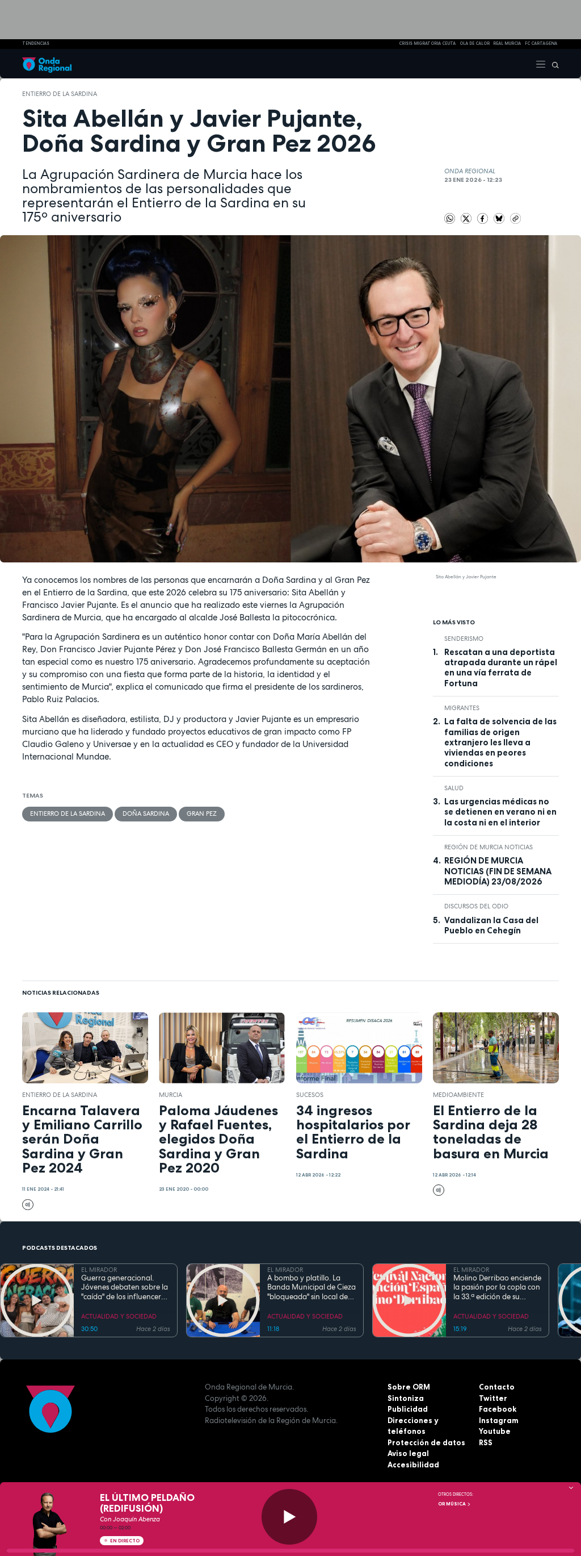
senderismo (463, 639)
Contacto (497, 1386)
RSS (485, 1442)
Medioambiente (458, 1095)
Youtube (495, 1431)
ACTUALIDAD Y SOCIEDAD (119, 1316)
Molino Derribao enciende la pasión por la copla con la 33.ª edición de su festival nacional (497, 1287)
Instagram (499, 1420)
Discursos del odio (476, 906)
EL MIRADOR (99, 1270)
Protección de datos (426, 1442)
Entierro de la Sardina (59, 94)
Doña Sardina (146, 813)
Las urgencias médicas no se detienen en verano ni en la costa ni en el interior (500, 812)
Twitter (493, 1398)
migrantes (461, 708)
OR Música (452, 1504)
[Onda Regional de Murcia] (46, 64)
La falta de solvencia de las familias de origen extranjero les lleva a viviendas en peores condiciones (500, 742)
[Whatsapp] (450, 218)
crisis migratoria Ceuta (427, 43)
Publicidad (408, 1408)
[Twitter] (467, 218)
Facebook (497, 1408)
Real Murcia (507, 43)
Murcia (170, 1095)
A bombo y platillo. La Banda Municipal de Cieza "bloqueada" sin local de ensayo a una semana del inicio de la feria (311, 1287)
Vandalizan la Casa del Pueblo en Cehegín (491, 925)
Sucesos (309, 1095)
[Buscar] (552, 64)
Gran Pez (202, 813)
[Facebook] (483, 218)
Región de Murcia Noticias (488, 847)
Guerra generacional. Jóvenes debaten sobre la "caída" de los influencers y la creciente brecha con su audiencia (125, 1287)
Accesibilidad (413, 1464)
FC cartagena (541, 43)
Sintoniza (406, 1398)
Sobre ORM (409, 1386)
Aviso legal (408, 1453)
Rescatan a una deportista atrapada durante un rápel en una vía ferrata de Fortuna (500, 668)
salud (454, 788)
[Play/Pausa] (289, 1517)
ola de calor (475, 43)
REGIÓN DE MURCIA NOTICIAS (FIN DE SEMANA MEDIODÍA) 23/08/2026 (497, 871)
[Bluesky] (500, 218)
